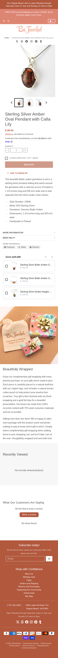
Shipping (9, 134)
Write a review (29, 514)
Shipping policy (43, 646)
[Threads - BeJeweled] (22, 41)
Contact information (29, 648)
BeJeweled (16, 643)
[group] (18, 102)
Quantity (9, 146)
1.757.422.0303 (14, 605)
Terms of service (28, 646)
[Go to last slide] (12, 102)
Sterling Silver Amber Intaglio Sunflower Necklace (36, 292)
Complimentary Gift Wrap (24, 158)
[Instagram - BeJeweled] (31, 41)
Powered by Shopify (30, 643)
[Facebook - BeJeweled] (26, 41)
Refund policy (46, 643)
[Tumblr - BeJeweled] (41, 41)
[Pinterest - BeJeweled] (36, 41)
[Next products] (52, 257)
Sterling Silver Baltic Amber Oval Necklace (36, 265)
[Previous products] (46, 257)
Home (6, 38)
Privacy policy (14, 646)
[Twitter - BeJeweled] (17, 41)
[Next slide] (46, 102)
